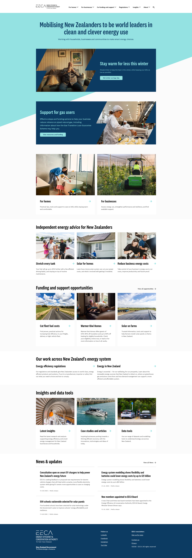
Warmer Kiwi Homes (91, 326)
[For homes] (65, 174)
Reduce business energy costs (133, 264)
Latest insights (47, 431)
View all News (148, 463)
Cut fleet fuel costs (50, 326)
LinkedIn (104, 535)
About (146, 7)
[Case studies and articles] (96, 411)
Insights (136, 7)
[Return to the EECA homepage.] (48, 6)
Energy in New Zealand (108, 366)
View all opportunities (145, 289)
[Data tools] (137, 411)
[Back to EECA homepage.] (47, 536)
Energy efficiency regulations (51, 366)
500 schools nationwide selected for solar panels (62, 501)
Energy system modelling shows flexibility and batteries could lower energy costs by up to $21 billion (126, 474)
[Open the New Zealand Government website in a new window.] (47, 548)
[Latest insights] (55, 411)
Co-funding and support (105, 7)
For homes (72, 7)
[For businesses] (126, 174)
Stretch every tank (45, 264)
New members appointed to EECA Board (120, 497)
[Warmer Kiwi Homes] (96, 306)
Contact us (135, 540)
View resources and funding (53, 135)
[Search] (154, 7)
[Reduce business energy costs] (137, 245)
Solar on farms (129, 326)
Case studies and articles (93, 431)
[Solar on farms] (137, 306)
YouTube (104, 545)
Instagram (104, 542)
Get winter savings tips (111, 78)
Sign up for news (137, 535)
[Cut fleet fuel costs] (55, 306)
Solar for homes (85, 264)
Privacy (134, 543)
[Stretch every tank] (55, 245)
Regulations (123, 7)
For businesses (86, 7)
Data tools (127, 431)
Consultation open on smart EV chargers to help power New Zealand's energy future (65, 474)
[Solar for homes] (96, 245)
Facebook (104, 538)
